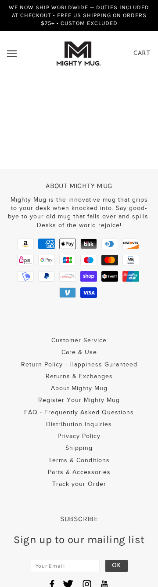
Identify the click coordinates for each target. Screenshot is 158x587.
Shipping (79, 448)
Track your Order (79, 484)
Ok (116, 566)
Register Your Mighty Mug (79, 400)
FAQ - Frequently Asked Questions (79, 412)
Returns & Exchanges (79, 376)
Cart (142, 53)
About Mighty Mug (79, 388)
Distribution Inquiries (79, 424)
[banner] (78, 53)
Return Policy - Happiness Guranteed (79, 364)
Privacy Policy (79, 436)
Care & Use (79, 352)
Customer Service (79, 340)
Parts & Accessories (79, 472)
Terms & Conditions (79, 460)
